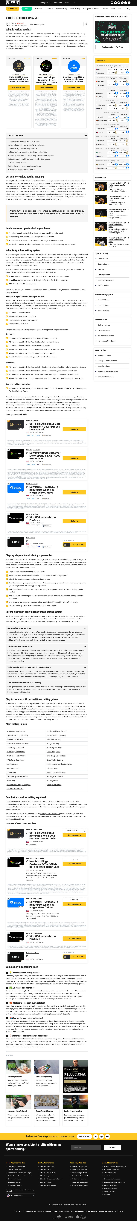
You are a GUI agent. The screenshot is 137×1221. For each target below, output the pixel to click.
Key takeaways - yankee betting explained (27, 145)
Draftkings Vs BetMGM (16, 756)
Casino (105, 9)
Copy (84, 830)
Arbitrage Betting (54, 747)
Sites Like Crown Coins (48, 1173)
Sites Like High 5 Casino (48, 1185)
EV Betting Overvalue (15, 760)
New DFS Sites (103, 310)
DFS (119, 9)
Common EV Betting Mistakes (59, 764)
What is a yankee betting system (23, 148)
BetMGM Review (32, 420)
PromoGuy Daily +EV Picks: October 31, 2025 (117, 225)
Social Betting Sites (105, 377)
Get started (84, 1136)
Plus (26, 9)
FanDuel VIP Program (79, 1170)
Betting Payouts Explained (17, 776)
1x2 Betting (11, 780)
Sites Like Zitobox (46, 1182)
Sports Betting (61, 9)
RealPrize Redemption (80, 1182)
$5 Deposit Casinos (14, 1182)
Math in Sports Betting (56, 772)
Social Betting (75, 9)
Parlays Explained (54, 785)
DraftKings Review (32, 450)
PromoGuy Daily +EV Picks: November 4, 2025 (117, 198)
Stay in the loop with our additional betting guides (30, 159)
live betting (59, 183)
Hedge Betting (53, 743)
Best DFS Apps (103, 305)
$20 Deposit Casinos (15, 1185)
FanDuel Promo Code (34, 898)
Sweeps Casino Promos (107, 361)
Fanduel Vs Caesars (15, 739)
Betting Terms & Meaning (44, 1111)
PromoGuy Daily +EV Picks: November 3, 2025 (117, 211)
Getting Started (45, 3)
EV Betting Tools (53, 751)
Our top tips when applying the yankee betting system (32, 155)
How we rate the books (112, 1179)
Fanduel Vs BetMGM (15, 789)
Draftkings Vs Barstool (56, 756)
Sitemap (107, 1195)
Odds (113, 9)
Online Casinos (104, 325)
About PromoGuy (110, 1173)
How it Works (57, 3)
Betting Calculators (55, 776)
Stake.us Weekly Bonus (80, 1185)
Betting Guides (104, 275)
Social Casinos (104, 366)
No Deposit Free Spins (106, 341)
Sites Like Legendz (46, 1176)
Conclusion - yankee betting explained (25, 166)
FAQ (73, 3)
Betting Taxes (12, 764)
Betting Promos (104, 264)
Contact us (108, 1176)
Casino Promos (104, 330)
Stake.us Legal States (79, 1173)
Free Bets (102, 269)
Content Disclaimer (111, 1188)
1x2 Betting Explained (15, 1077)
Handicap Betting (14, 768)
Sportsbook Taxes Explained (17, 1111)
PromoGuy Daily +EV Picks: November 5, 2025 (117, 185)
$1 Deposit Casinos (14, 1179)
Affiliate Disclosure (110, 1185)
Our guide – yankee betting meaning (24, 141)
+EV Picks (38, 9)
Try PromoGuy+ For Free (112, 47)
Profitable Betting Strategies (19, 785)
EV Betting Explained (15, 747)
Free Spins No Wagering (16, 1167)
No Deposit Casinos (106, 335)
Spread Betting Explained (17, 735)
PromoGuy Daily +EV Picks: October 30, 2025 (117, 240)
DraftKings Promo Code (35, 858)
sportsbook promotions (27, 579)
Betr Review (30, 538)
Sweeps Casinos (104, 355)
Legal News (49, 9)
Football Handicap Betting (17, 743)
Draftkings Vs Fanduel (16, 751)
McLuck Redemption (79, 1179)
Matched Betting (54, 739)
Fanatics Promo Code (34, 933)
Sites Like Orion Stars (47, 1167)
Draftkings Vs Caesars (16, 731)
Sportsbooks (103, 259)
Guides (67, 3)
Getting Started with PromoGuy (115, 1167)
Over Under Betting (55, 760)
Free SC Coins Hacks (15, 1170)
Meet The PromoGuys (111, 1170)
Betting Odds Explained (56, 731)
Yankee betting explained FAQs (22, 169)
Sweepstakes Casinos (91, 9)
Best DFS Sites (103, 300)
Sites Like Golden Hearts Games (51, 1179)
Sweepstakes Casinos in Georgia (19, 1173)
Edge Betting (52, 768)
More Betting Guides (18, 162)
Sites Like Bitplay (45, 1170)
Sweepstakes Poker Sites (108, 371)
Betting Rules (52, 780)
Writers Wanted (109, 1191)
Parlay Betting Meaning (44, 1077)
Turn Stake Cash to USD (80, 1176)
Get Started (12, 9)
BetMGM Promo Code (34, 829)
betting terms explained (50, 814)
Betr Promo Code (32, 953)
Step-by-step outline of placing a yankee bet (28, 152)
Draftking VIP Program (79, 1167)
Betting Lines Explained (56, 735)
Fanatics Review (32, 514)
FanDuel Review (31, 484)
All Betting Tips (101, 60)
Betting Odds (103, 285)
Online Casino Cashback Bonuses (20, 1176)
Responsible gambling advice (114, 1182)
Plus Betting (11, 772)
